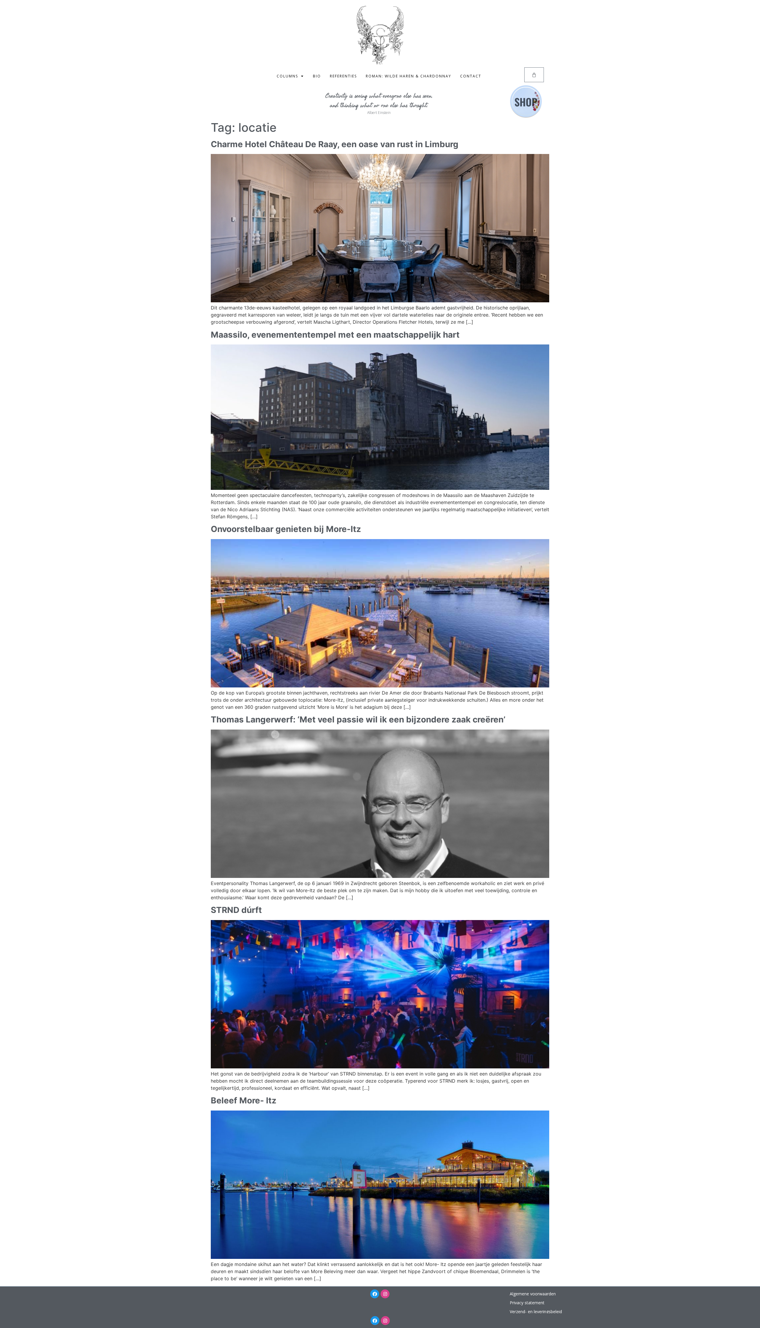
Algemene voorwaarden (533, 1294)
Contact (470, 76)
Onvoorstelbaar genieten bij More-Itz (286, 529)
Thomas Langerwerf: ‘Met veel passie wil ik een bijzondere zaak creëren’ (358, 719)
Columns (287, 76)
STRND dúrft (236, 910)
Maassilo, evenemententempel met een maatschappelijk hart (335, 335)
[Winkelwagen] (534, 74)
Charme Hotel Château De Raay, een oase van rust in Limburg (334, 144)
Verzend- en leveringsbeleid (536, 1311)
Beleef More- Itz (243, 1100)
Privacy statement (527, 1302)
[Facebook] (374, 1293)
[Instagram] (385, 1293)
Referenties (343, 76)
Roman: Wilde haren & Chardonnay (408, 76)
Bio (317, 76)
